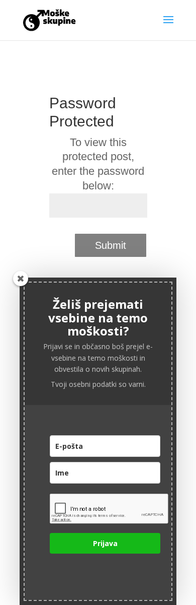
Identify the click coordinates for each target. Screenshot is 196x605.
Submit (110, 245)
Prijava (105, 543)
